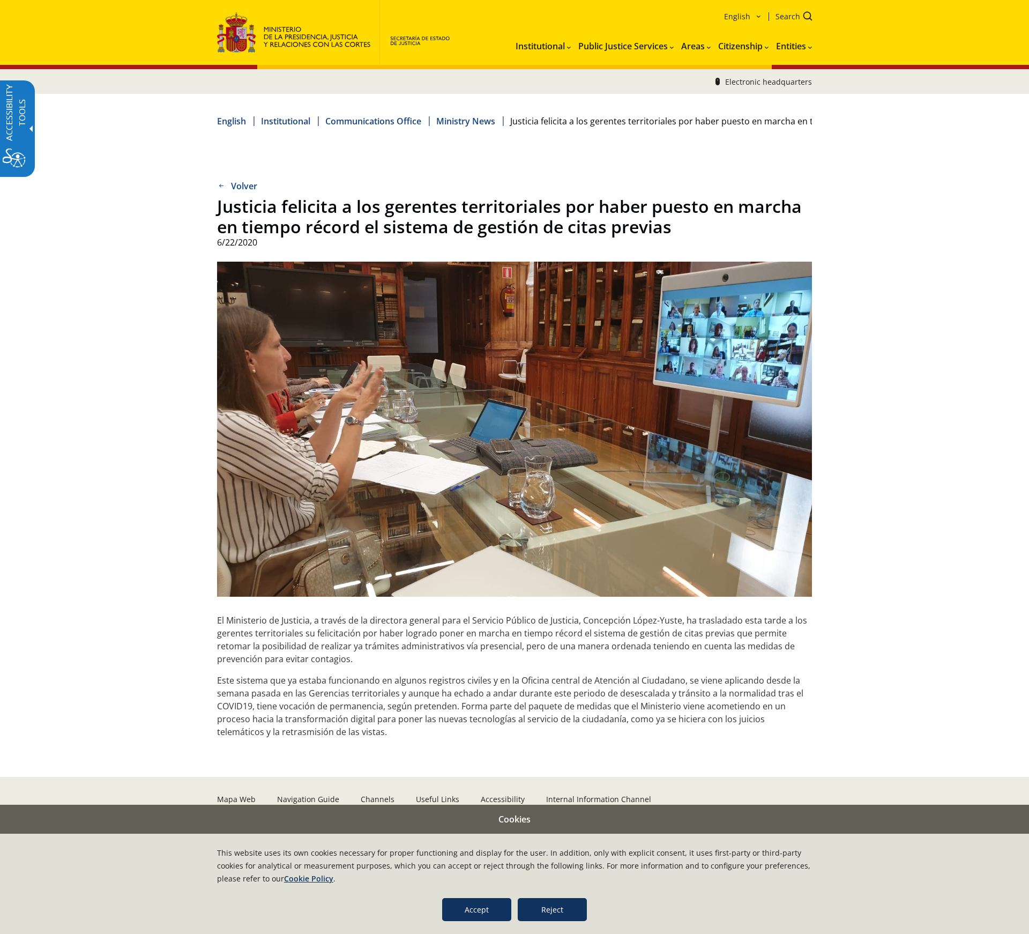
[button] (790, 17)
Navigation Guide (308, 799)
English (231, 121)
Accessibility (503, 799)
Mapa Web (236, 799)
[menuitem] (543, 44)
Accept (477, 910)
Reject (552, 910)
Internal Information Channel (598, 799)
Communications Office (373, 121)
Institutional (285, 121)
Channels (377, 799)
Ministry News (465, 121)
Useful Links (437, 799)
